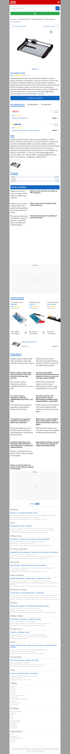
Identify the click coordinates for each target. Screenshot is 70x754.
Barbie (11, 715)
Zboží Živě (12, 688)
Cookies (32, 751)
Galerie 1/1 (35, 69)
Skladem (56, 112)
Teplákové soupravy (15, 722)
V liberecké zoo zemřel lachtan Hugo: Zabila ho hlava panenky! (25, 517)
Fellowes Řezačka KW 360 (20, 118)
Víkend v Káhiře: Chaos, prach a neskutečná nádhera (22, 621)
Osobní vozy (13, 690)
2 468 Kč (54, 118)
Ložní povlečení (14, 726)
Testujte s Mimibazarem (15, 711)
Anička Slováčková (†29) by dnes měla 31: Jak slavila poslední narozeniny (27, 541)
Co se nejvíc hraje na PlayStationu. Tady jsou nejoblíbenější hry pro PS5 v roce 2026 (21, 398)
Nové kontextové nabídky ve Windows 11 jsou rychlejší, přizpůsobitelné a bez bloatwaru (31, 581)
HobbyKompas (13, 697)
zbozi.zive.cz (13, 19)
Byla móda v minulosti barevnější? (18, 638)
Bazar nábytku (13, 727)
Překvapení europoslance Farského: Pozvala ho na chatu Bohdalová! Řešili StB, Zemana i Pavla (32, 515)
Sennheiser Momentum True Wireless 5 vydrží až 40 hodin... (43, 217)
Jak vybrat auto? (14, 704)
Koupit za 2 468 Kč (35, 98)
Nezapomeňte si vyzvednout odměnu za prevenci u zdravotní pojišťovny (27, 653)
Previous (12, 318)
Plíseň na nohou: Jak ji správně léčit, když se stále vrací (23, 651)
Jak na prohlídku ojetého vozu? (17, 695)
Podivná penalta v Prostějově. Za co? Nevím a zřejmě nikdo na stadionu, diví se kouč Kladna (32, 530)
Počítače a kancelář (24, 19)
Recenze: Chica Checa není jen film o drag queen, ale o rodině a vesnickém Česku (29, 636)
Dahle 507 (14, 304)
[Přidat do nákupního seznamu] (51, 32)
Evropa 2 (12, 741)
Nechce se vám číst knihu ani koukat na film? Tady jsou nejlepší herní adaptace (22, 467)
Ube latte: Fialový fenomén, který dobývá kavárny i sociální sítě (25, 608)
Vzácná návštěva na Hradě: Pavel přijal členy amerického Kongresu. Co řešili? (28, 519)
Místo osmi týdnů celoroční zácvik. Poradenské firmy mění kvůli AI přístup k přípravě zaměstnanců (33, 595)
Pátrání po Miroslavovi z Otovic (17, 678)
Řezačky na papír (49, 19)
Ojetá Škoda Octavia (15, 702)
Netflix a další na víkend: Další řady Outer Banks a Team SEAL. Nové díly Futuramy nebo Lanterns (21, 375)
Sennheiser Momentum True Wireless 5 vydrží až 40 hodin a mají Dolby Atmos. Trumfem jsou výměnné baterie (21, 444)
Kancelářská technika (37, 19)
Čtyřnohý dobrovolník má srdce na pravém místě (21, 543)
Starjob (12, 734)
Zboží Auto (12, 701)
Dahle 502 (32, 304)
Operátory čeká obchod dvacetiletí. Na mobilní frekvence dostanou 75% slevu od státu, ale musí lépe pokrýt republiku (47, 375)
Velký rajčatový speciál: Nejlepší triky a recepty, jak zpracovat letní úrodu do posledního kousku (32, 612)
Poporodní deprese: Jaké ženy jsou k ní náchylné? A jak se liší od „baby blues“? (28, 649)
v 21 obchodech (51, 333)
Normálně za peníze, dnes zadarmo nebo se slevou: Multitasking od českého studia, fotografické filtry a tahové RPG (47, 398)
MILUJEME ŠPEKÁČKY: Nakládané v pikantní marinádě (23, 554)
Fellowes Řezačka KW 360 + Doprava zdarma (25, 130)
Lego (11, 716)
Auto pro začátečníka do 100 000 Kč (18, 699)
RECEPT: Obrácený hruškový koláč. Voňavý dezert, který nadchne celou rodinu (28, 558)
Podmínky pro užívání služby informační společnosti (30, 750)
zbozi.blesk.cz (13, 693)
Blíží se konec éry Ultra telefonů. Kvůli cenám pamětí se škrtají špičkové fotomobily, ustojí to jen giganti (47, 421)
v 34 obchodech (15, 333)
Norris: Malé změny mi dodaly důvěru (19, 569)
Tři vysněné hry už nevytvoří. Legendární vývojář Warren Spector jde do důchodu (20, 420)
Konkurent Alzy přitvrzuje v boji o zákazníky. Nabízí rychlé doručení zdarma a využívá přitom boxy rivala (34, 599)
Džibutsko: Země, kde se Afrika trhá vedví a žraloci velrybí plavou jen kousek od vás (30, 623)
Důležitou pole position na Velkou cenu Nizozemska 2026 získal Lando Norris (28, 571)
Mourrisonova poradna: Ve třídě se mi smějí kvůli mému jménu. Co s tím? (27, 664)
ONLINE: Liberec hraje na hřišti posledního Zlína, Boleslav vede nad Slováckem (28, 532)
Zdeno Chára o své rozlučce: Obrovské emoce (21, 679)
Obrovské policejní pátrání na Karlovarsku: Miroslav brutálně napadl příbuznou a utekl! (30, 545)
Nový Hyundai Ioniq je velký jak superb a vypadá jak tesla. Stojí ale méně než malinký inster (32, 568)
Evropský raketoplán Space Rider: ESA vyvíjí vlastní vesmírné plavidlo (26, 666)
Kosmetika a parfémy (15, 720)
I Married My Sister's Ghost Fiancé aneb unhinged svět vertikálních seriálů (27, 635)
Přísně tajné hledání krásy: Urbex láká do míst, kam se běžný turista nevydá (28, 625)
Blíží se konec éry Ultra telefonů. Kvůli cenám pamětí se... (43, 204)
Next (57, 318)
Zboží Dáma (13, 691)
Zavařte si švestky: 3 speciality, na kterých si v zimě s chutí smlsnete (26, 610)
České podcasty (14, 736)
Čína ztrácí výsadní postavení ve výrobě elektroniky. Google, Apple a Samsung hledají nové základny (34, 586)
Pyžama (12, 718)
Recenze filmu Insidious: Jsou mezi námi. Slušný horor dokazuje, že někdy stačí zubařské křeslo (47, 443)
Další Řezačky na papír (17, 302)
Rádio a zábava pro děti (16, 738)
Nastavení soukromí (39, 751)
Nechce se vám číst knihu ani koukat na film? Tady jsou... (43, 192)
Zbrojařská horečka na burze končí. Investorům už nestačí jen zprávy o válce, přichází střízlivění (32, 597)
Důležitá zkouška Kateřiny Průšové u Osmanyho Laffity (23, 676)
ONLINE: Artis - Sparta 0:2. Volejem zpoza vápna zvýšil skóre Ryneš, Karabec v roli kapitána (31, 528)
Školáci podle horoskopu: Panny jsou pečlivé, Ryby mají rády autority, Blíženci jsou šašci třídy (32, 556)
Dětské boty (13, 724)
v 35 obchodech (33, 333)
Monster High (13, 713)
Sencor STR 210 (51, 304)
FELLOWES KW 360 (17, 73)
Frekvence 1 (13, 740)
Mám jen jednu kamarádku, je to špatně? (20, 663)
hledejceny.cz (13, 686)
